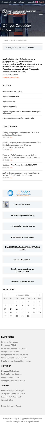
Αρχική (6, 40)
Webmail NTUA (7, 400)
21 (11, 312)
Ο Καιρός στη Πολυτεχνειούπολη (14, 358)
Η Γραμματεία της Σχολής (12, 91)
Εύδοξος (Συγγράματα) (10, 377)
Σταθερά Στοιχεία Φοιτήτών (11, 374)
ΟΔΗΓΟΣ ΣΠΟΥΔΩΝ (22, 204)
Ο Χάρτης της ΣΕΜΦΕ (10, 351)
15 (17, 309)
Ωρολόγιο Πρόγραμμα (9, 342)
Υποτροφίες (14, 74)
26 (40, 312)
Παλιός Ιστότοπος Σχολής (11, 406)
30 (23, 316)
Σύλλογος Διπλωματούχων (22, 281)
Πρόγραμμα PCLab (8, 345)
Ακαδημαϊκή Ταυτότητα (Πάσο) (13, 381)
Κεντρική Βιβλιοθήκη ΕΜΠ (11, 397)
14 (11, 309)
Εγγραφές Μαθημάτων (10, 371)
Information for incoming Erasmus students (18, 2)
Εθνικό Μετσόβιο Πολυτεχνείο (12, 391)
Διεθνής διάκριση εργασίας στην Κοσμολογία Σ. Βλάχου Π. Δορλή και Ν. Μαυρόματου (21, 174)
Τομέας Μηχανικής (9, 106)
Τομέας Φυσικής (8, 101)
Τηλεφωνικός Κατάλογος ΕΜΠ (13, 394)
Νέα (11, 137)
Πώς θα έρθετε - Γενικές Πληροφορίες (16, 361)
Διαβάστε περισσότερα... (11, 77)
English (41, 2)
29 (17, 316)
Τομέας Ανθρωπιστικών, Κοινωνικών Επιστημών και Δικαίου (21, 112)
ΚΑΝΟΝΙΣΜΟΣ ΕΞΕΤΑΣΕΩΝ (22, 237)
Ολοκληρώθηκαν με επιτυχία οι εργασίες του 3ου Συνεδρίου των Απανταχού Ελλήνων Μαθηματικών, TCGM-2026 (21, 145)
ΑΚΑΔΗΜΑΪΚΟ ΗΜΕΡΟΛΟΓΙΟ (22, 226)
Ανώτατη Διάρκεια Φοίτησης (22, 215)
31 (28, 316)
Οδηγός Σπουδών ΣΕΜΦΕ (19, 40)
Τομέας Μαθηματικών (10, 96)
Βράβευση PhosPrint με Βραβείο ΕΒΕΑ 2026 (19, 165)
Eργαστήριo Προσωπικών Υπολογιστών (18, 118)
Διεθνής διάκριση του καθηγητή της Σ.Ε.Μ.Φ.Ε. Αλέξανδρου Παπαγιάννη (20, 134)
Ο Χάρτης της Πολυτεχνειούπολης (14, 355)
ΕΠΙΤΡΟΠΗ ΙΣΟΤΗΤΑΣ (23, 259)
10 (28, 305)
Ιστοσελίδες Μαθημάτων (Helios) (14, 348)
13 (5, 309)
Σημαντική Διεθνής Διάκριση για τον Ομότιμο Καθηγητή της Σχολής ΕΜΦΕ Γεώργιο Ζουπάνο (21, 156)
